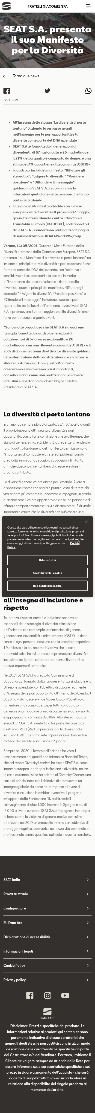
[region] (47, 556)
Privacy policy (14, 980)
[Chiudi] (86, 522)
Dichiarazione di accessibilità (26, 937)
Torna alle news (26, 76)
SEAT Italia (11, 880)
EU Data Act (12, 923)
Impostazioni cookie (47, 585)
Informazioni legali (18, 951)
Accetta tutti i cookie (47, 572)
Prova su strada (15, 894)
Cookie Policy (14, 966)
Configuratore (14, 908)
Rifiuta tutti (47, 559)
